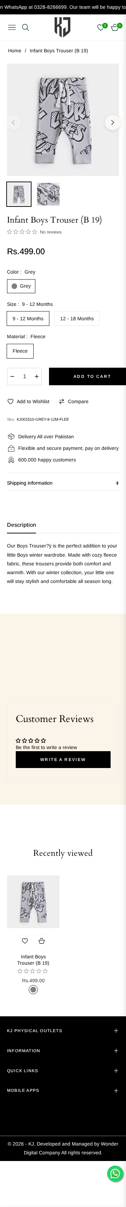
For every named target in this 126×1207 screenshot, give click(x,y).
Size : (30, 304)
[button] (22, 232)
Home (14, 50)
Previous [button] (13, 122)
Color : (21, 272)
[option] (63, 120)
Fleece (20, 351)
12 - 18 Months (77, 318)
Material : (26, 336)
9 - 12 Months (28, 318)
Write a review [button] (63, 759)
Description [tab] (21, 525)
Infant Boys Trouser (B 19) (33, 960)
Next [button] (112, 122)
